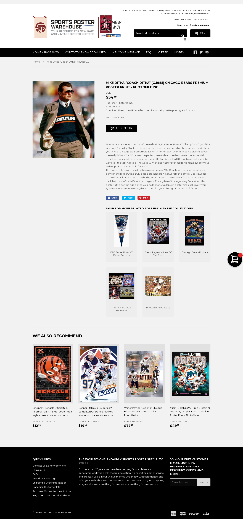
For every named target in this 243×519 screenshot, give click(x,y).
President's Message (44, 478)
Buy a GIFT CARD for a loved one (51, 495)
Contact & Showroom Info (85, 52)
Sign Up (203, 482)
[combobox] (160, 33)
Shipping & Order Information (50, 482)
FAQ (148, 52)
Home (36, 61)
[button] (160, 40)
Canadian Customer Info (46, 486)
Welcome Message (126, 52)
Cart (203, 33)
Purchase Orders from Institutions (52, 491)
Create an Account (200, 25)
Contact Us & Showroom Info (49, 465)
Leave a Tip (39, 469)
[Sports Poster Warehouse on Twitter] (201, 52)
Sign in (181, 25)
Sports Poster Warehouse (56, 512)
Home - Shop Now (46, 52)
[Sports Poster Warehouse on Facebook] (195, 52)
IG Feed (162, 52)
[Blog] (207, 52)
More (178, 52)
